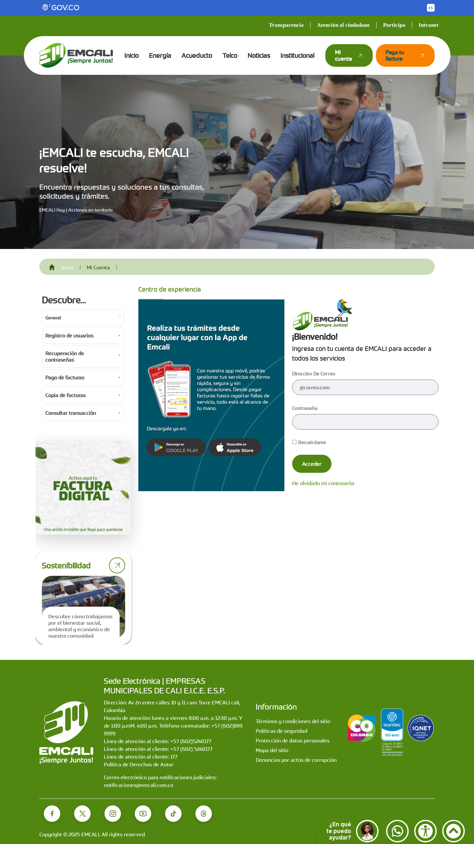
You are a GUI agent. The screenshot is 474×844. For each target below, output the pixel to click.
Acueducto (197, 55)
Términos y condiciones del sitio (293, 721)
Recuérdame (312, 442)
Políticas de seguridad (281, 731)
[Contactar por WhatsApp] (397, 831)
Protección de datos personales (293, 740)
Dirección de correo (313, 373)
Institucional (297, 55)
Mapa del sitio (272, 750)
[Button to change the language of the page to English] (431, 8)
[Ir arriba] (453, 831)
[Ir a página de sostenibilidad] (117, 565)
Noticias (259, 55)
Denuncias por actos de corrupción (296, 760)
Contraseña (304, 408)
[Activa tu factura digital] (83, 488)
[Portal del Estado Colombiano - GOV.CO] (61, 8)
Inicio (131, 55)
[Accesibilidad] (425, 831)
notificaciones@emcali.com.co (138, 785)
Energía (160, 55)
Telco (229, 55)
